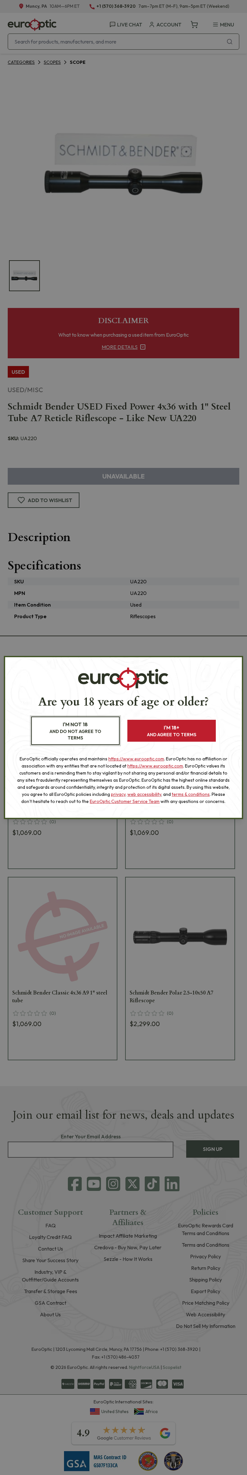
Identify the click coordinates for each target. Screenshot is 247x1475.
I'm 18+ (171, 731)
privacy (118, 794)
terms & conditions (191, 794)
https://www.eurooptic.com (136, 759)
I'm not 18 (75, 731)
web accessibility (144, 794)
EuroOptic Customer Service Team (125, 801)
